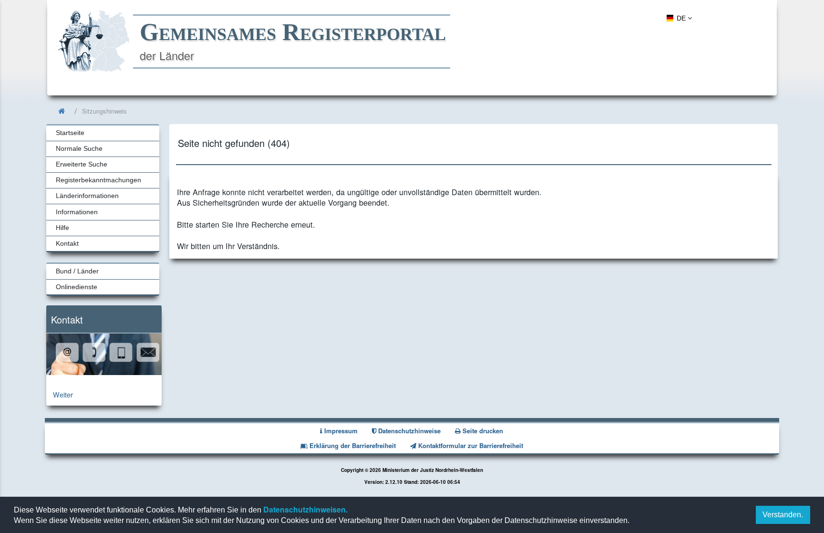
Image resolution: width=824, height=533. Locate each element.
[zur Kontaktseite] (104, 372)
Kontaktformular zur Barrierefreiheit (469, 445)
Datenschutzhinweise (408, 430)
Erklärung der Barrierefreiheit (352, 445)
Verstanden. (782, 515)
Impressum (340, 430)
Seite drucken (482, 430)
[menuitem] (678, 17)
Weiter (63, 394)
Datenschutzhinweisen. (304, 509)
